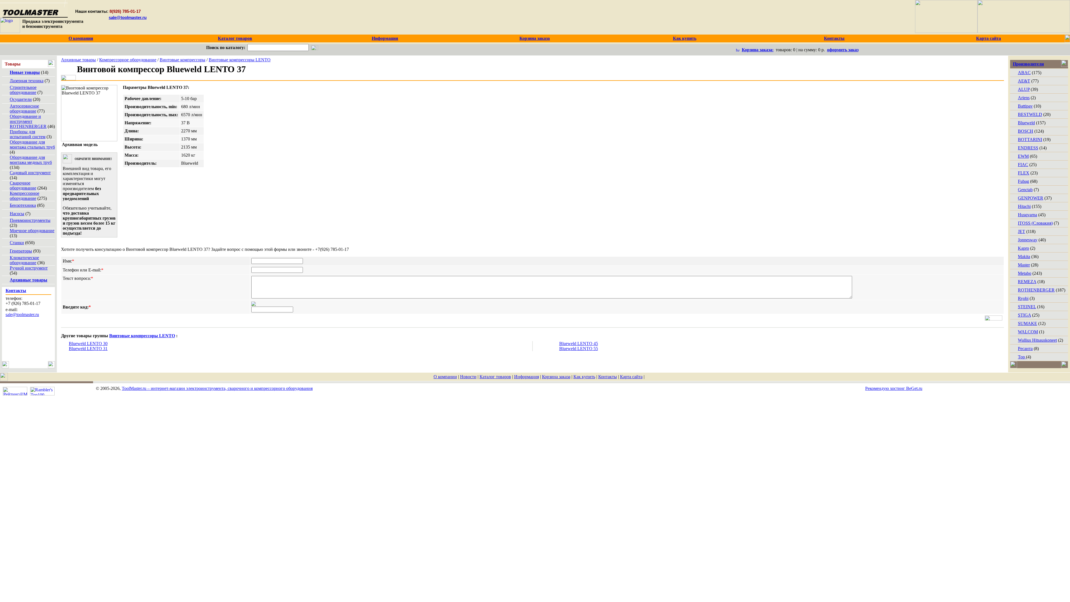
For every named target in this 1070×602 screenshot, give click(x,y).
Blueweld (1026, 122)
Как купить (584, 376)
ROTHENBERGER (1036, 290)
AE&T (1024, 81)
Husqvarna (1027, 214)
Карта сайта (631, 376)
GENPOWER (1030, 198)
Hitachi (1024, 206)
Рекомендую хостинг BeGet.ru (893, 388)
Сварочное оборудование (23, 185)
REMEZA (1027, 281)
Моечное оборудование (32, 230)
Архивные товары (78, 59)
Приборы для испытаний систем (27, 134)
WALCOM (1028, 331)
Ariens (1024, 97)
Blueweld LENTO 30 (88, 343)
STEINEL (1027, 306)
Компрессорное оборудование (24, 196)
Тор (1022, 357)
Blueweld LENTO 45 (578, 343)
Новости (468, 376)
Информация (526, 376)
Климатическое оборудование (24, 260)
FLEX (1023, 173)
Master (1024, 265)
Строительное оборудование (23, 90)
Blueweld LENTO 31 (88, 348)
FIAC (1023, 164)
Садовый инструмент (30, 172)
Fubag (1023, 181)
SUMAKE (1027, 323)
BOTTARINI (1030, 139)
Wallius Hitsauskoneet (1037, 340)
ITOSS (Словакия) (1035, 223)
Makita (1024, 256)
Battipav (1025, 106)
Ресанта (1025, 348)
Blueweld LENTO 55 (578, 348)
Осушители (21, 99)
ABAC (1024, 72)
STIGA (1024, 315)
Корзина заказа (556, 376)
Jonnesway (1027, 239)
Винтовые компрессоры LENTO (240, 59)
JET (1021, 231)
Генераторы (21, 251)
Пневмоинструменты (30, 220)
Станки (17, 242)
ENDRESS (1028, 147)
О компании (445, 376)
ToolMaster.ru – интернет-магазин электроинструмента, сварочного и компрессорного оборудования (217, 388)
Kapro (1023, 248)
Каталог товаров (495, 376)
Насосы (17, 213)
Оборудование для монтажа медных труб (31, 160)
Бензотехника (23, 205)
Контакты (607, 376)
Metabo (1024, 273)
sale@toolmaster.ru (128, 17)
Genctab (1025, 189)
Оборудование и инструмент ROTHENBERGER (28, 121)
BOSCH (1025, 131)
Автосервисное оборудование (24, 108)
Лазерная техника (26, 80)
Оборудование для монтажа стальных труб (32, 144)
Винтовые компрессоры (182, 59)
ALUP (1024, 89)
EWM (1023, 156)
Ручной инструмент (29, 268)
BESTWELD (1030, 114)
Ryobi (1023, 298)
